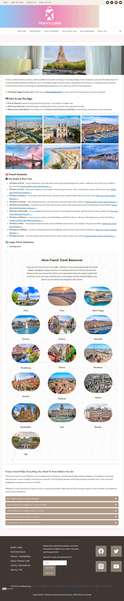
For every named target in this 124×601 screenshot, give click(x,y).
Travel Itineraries (51, 31)
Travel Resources (87, 31)
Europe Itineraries (53, 92)
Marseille (98, 339)
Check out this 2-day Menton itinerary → (26, 220)
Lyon (62, 426)
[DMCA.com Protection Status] (62, 589)
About (5, 2)
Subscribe (49, 568)
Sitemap (109, 586)
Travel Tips (102, 31)
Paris (26, 310)
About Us (101, 586)
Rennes (98, 426)
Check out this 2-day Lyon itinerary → (100, 236)
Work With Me (45, 2)
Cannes (25, 338)
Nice (62, 310)
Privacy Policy (37, 586)
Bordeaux (98, 367)
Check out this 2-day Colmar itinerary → (101, 202)
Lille (26, 454)
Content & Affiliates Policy (73, 586)
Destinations (35, 31)
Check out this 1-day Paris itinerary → (36, 186)
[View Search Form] (120, 31)
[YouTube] (120, 2)
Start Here (21, 31)
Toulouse (62, 398)
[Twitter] (111, 2)
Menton (25, 396)
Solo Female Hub (69, 31)
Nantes (98, 397)
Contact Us (31, 2)
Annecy (62, 338)
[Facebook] (107, 2)
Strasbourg (26, 367)
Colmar (62, 367)
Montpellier (26, 426)
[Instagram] (116, 2)
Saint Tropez (98, 310)
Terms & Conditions (53, 586)
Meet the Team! (17, 2)
